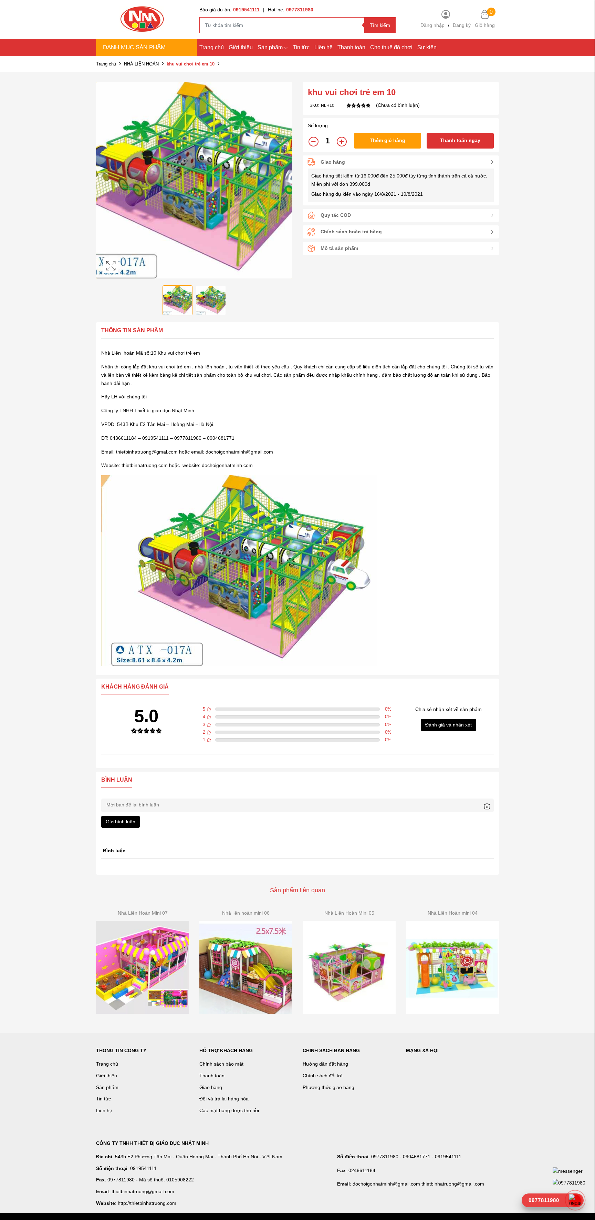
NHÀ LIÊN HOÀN (141, 64)
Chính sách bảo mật (221, 1064)
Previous (103, 180)
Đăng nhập (432, 25)
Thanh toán (351, 47)
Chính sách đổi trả (323, 1075)
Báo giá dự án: (229, 9)
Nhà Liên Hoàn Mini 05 (349, 913)
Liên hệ (104, 1110)
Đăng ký (462, 25)
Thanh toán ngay (460, 140)
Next (285, 180)
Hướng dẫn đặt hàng (325, 1064)
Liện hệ (323, 47)
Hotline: (290, 9)
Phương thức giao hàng (328, 1087)
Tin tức (301, 47)
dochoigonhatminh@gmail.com (239, 452)
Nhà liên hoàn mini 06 (246, 913)
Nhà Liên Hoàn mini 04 (453, 913)
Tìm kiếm (380, 25)
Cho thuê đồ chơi (391, 47)
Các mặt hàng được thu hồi (229, 1110)
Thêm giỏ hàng (387, 140)
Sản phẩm (270, 47)
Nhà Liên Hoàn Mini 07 (143, 913)
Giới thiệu (241, 47)
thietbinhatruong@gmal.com (147, 452)
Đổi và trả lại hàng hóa (224, 1098)
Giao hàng (210, 1087)
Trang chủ (211, 47)
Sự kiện (427, 47)
